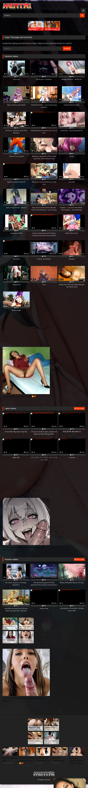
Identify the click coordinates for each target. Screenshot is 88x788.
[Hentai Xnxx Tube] (44, 6)
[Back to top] (81, 782)
